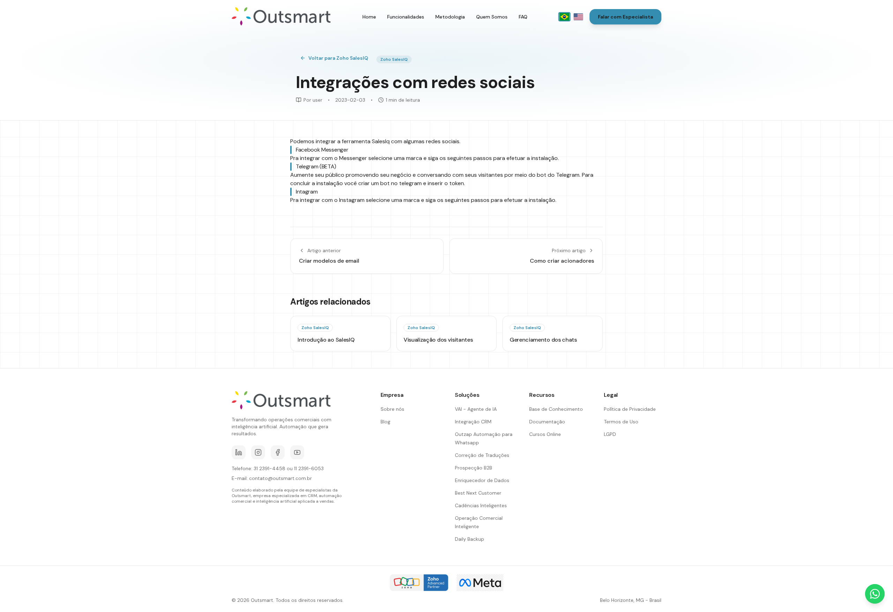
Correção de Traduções (482, 455)
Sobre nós (392, 409)
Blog (385, 421)
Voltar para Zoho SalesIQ (338, 58)
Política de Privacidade (630, 409)
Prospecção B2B (473, 468)
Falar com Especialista (625, 17)
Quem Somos (492, 17)
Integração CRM (473, 421)
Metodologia (450, 17)
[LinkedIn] (239, 452)
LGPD (610, 434)
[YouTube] (297, 452)
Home (369, 17)
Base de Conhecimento (556, 409)
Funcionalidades (405, 17)
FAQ (523, 17)
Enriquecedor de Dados (482, 480)
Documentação (547, 421)
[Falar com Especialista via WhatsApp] (875, 594)
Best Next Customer (478, 493)
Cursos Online (545, 434)
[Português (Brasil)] (564, 16)
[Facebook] (278, 452)
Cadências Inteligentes (481, 505)
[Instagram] (258, 452)
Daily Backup (469, 539)
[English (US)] (578, 17)
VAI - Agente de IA (476, 409)
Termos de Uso (621, 421)
